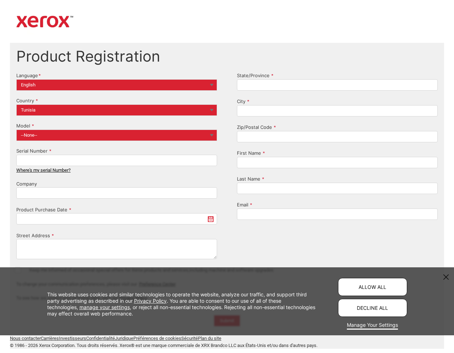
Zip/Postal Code (254, 127)
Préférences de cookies (157, 338)
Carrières (50, 338)
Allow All (372, 287)
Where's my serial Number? (43, 170)
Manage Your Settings (372, 325)
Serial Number (32, 151)
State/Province (253, 75)
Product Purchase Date (41, 209)
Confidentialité (100, 338)
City (241, 101)
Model (23, 126)
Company (26, 184)
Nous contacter (25, 338)
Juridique (124, 338)
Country (25, 100)
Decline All (372, 308)
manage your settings (104, 307)
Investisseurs (72, 338)
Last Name (248, 179)
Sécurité (189, 338)
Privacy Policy (150, 301)
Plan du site (209, 338)
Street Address (33, 235)
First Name (249, 153)
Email (242, 204)
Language (27, 75)
